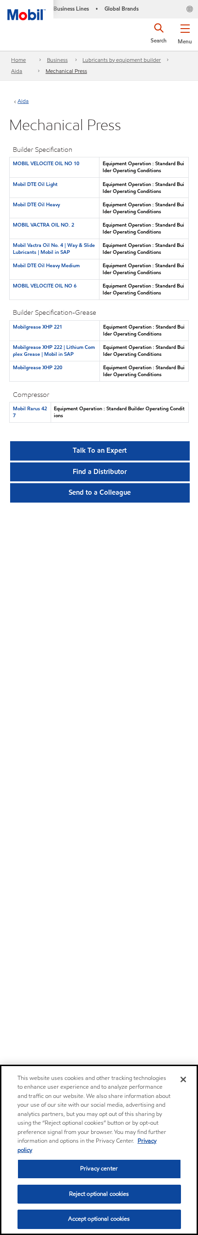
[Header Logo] (26, 10)
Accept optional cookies (99, 1219)
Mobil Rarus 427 (30, 412)
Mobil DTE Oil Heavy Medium (46, 265)
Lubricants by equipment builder (121, 60)
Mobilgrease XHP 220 (37, 367)
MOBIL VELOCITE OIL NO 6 (44, 285)
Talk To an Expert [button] (100, 450)
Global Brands (122, 8)
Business (57, 60)
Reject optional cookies (99, 1194)
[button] (185, 32)
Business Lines (71, 8)
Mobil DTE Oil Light (35, 184)
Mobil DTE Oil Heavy (36, 204)
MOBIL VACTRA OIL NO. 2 (43, 224)
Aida (16, 71)
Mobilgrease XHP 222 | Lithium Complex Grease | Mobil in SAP (54, 350)
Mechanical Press (66, 71)
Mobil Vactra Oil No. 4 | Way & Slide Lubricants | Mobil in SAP (54, 248)
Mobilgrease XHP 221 (37, 326)
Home (18, 60)
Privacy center (99, 1168)
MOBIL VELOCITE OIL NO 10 (46, 163)
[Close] (183, 1079)
